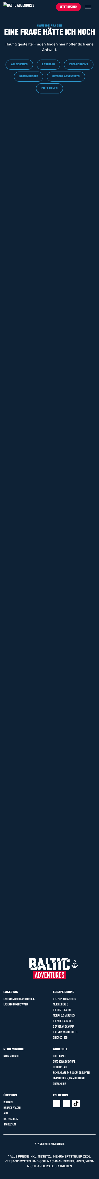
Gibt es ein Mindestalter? (28, 782)
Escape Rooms (78, 64)
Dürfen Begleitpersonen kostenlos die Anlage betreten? (40, 587)
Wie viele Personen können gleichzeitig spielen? (41, 364)
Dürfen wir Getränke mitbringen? (36, 127)
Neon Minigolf (28, 76)
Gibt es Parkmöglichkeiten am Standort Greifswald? (42, 148)
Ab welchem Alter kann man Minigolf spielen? (39, 610)
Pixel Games (49, 88)
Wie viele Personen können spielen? (38, 910)
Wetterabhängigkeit (23, 820)
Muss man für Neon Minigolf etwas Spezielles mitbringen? (43, 680)
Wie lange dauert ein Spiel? (30, 839)
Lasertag (48, 64)
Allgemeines (19, 64)
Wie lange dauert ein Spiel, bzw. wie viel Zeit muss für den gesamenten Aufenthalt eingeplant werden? (43, 339)
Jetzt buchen (68, 7)
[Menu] (88, 7)
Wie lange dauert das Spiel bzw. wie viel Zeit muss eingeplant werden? (43, 511)
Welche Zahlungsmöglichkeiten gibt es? (42, 192)
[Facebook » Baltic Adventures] (56, 1103)
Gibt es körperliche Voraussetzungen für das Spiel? (40, 657)
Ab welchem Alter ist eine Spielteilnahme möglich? (38, 313)
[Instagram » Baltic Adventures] (66, 1103)
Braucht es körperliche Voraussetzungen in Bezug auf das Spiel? (41, 290)
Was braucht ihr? (20, 801)
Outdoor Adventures (66, 76)
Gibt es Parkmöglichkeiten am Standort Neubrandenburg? (42, 171)
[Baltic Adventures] (18, 7)
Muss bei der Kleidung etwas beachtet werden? (41, 266)
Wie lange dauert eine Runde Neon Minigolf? (36, 704)
